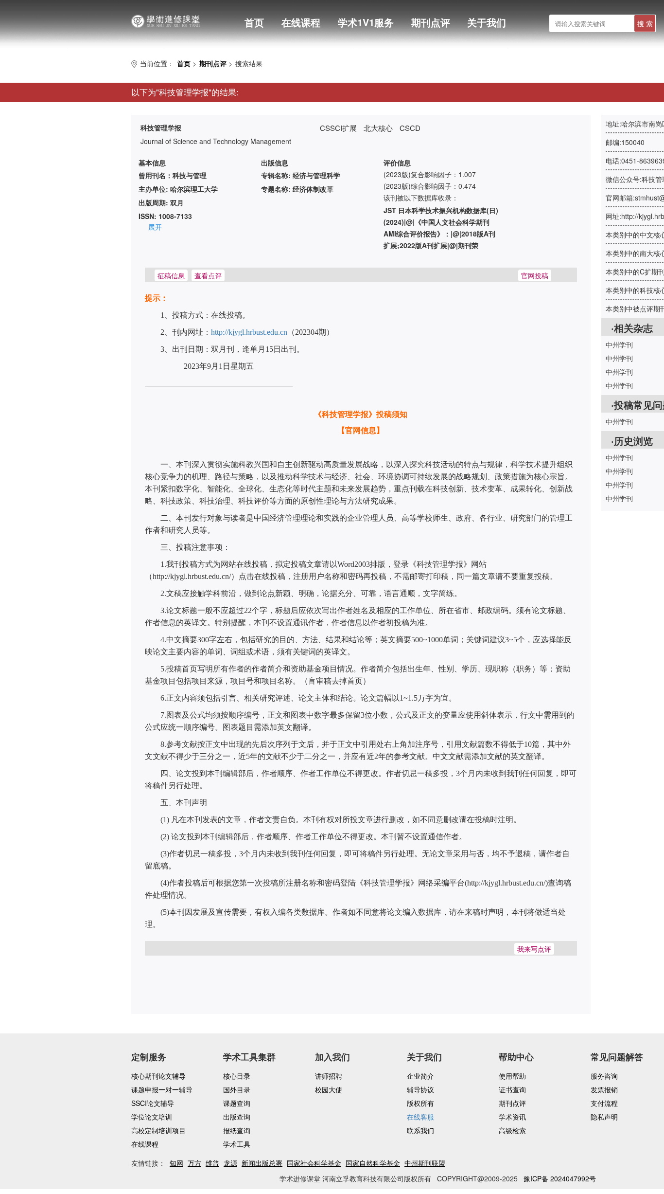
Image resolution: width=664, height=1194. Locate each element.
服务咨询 (604, 1076)
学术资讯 (512, 1117)
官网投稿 (534, 275)
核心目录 (236, 1076)
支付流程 (604, 1103)
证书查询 (512, 1089)
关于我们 (486, 22)
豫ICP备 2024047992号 (560, 1178)
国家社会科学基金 (314, 1163)
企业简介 (420, 1076)
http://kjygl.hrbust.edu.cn (249, 332)
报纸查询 (236, 1130)
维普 (212, 1163)
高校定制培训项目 (158, 1130)
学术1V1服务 (366, 22)
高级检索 (512, 1130)
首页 (254, 22)
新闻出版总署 (262, 1163)
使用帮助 (512, 1076)
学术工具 (236, 1144)
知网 (176, 1163)
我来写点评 (534, 949)
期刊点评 (430, 22)
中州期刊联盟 (424, 1163)
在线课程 (300, 22)
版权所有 (420, 1103)
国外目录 (236, 1089)
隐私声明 (604, 1117)
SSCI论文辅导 (152, 1103)
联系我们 (420, 1130)
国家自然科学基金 (373, 1163)
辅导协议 (420, 1089)
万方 (194, 1163)
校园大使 (328, 1089)
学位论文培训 (151, 1117)
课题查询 (236, 1103)
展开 (155, 227)
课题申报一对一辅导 (161, 1089)
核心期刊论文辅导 (158, 1076)
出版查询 (236, 1117)
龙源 (230, 1163)
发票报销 (604, 1089)
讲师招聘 (328, 1076)
